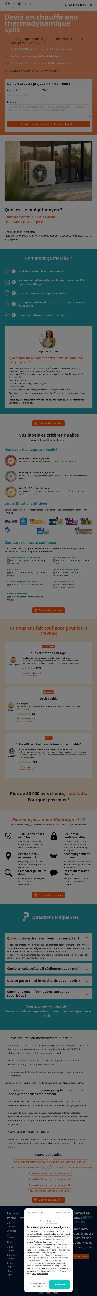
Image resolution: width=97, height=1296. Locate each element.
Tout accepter (60, 1285)
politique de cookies (40, 1274)
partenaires (58, 1234)
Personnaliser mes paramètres (37, 1284)
